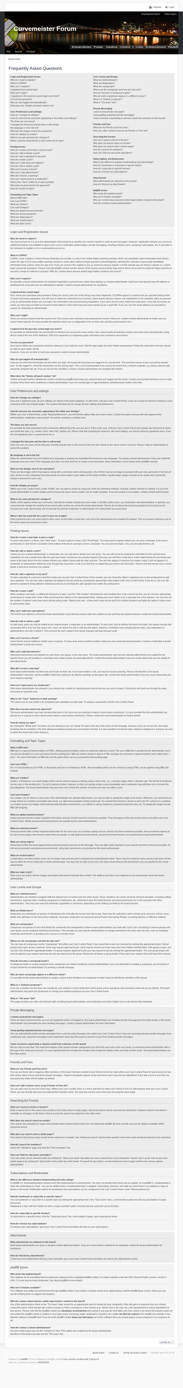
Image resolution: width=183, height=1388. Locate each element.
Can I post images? (19, 207)
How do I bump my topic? (22, 188)
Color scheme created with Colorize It (80, 1359)
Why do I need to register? (23, 80)
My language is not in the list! (24, 128)
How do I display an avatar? (23, 134)
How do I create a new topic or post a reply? (31, 150)
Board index (98, 1353)
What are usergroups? (104, 86)
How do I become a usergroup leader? (111, 93)
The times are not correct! (22, 121)
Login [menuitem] (171, 7)
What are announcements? (23, 214)
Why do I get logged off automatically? (28, 102)
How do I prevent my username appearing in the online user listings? (43, 118)
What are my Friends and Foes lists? (110, 127)
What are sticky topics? (21, 217)
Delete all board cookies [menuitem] (135, 1353)
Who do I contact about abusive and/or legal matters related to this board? (128, 200)
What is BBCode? (19, 198)
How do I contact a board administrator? (112, 203)
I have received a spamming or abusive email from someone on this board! (129, 118)
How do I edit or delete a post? (25, 153)
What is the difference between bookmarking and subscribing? (123, 162)
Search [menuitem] (18, 51)
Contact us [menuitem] (114, 1353)
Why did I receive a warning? (24, 175)
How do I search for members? (108, 149)
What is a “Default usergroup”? (108, 99)
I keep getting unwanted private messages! (114, 115)
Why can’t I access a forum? (23, 169)
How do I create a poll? (21, 159)
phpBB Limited (91, 1277)
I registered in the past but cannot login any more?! (34, 96)
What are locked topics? (22, 220)
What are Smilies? (19, 204)
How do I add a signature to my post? (28, 156)
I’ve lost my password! (21, 99)
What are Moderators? (104, 83)
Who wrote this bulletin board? (108, 193)
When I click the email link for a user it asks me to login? (37, 140)
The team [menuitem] (30, 51)
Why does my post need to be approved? (30, 185)
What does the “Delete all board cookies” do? (32, 105)
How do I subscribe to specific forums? (111, 168)
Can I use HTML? (18, 201)
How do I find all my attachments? (109, 184)
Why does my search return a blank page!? (114, 146)
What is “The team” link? (105, 102)
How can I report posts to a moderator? (29, 179)
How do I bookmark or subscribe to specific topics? (117, 165)
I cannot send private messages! (108, 112)
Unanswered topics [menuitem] (150, 14)
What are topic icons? (20, 223)
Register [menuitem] (157, 7)
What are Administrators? (105, 80)
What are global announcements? (26, 210)
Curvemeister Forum (45, 28)
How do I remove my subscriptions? (110, 172)
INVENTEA (43, 1362)
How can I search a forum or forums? (111, 140)
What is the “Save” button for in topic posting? (32, 182)
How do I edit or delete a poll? (24, 166)
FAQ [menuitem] (8, 51)
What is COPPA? (18, 83)
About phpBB (60, 1280)
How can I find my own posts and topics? (112, 153)
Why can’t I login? (19, 93)
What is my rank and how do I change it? (30, 137)
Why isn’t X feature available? (107, 197)
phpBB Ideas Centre (140, 1291)
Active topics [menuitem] (170, 14)
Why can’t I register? (20, 86)
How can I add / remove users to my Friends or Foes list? (120, 130)
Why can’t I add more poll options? (27, 163)
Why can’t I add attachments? (24, 172)
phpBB (144, 461)
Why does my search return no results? (112, 143)
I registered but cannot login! (24, 89)
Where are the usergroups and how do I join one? (117, 89)
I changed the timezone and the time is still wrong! (34, 124)
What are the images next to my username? (31, 131)
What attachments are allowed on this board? (115, 181)
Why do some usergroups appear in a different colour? (119, 96)
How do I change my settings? (24, 115)
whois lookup (53, 1307)
